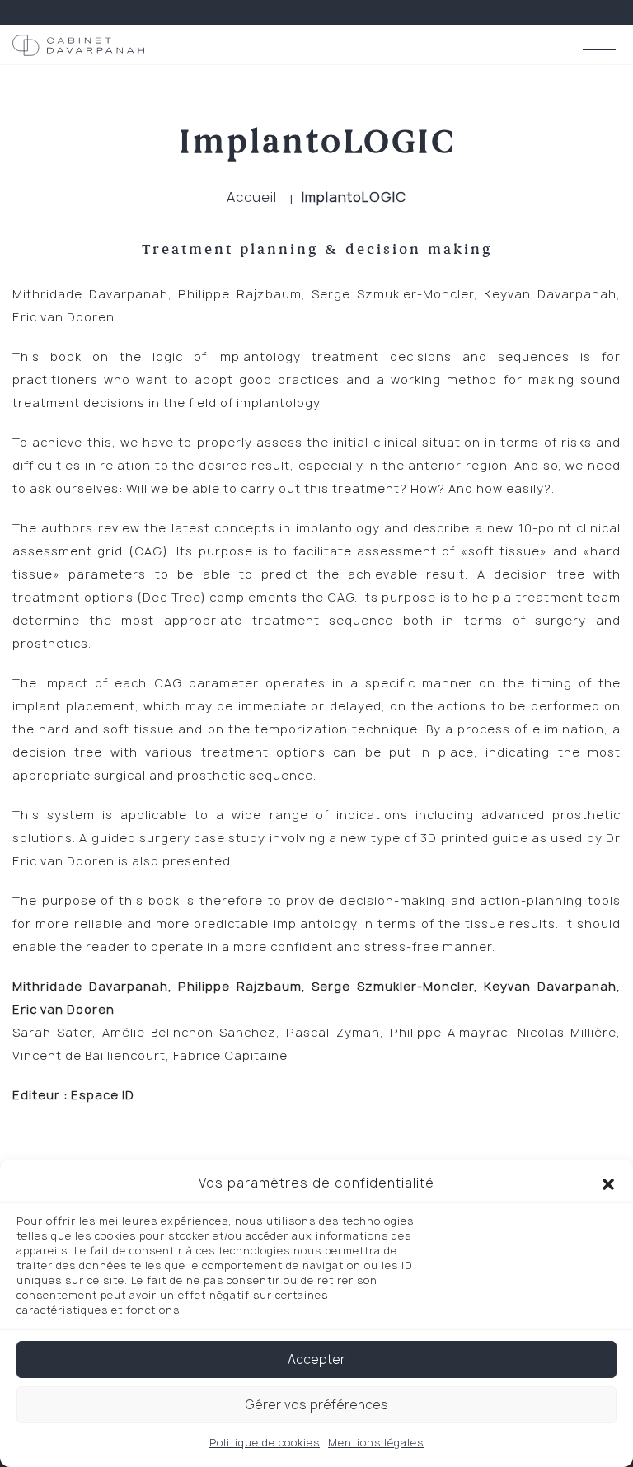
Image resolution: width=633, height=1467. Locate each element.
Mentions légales (376, 1443)
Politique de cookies (264, 1443)
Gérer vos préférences (316, 1404)
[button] (608, 1183)
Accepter (316, 1359)
